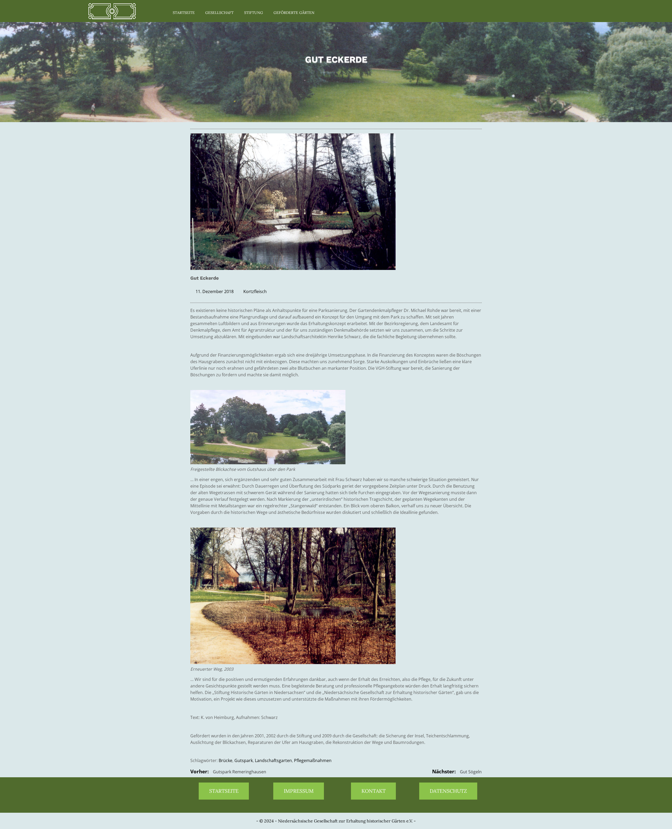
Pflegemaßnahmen (313, 760)
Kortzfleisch (255, 291)
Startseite (184, 12)
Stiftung (253, 12)
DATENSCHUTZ (448, 791)
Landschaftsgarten (273, 760)
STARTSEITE (224, 791)
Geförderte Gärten (294, 12)
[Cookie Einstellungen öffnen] (11, 822)
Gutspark (243, 760)
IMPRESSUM (299, 791)
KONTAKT (373, 791)
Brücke (225, 760)
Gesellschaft (219, 12)
